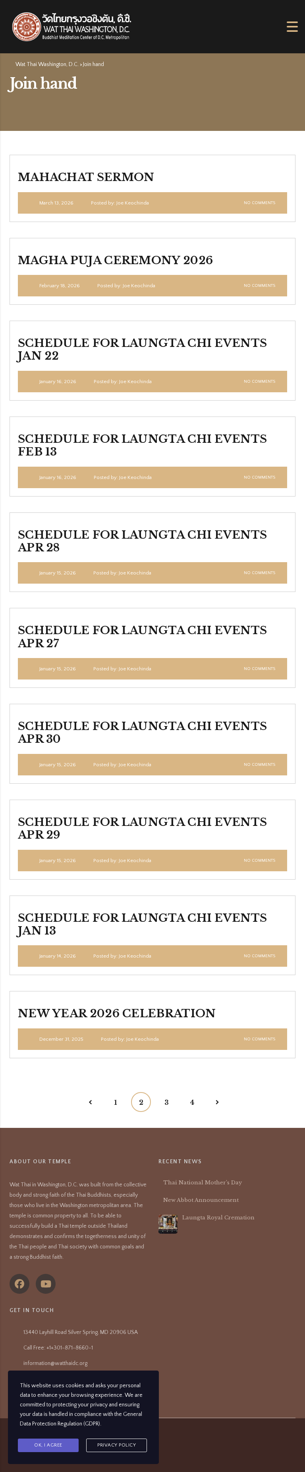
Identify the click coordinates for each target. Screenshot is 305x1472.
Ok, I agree (48, 1445)
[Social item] (19, 1284)
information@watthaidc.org (55, 1363)
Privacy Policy (116, 1445)
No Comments (259, 203)
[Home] (71, 26)
